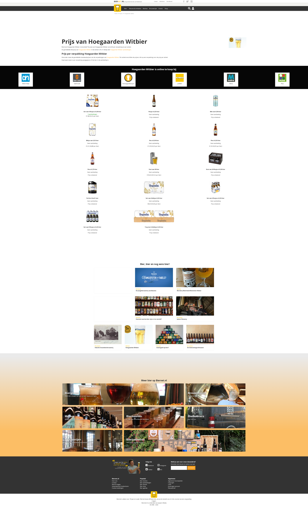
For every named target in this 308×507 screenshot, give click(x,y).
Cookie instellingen (117, 488)
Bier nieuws (143, 484)
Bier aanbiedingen (145, 483)
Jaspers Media (162, 503)
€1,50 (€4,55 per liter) (215, 146)
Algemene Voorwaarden (175, 481)
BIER (116, 1)
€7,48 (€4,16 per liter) (92, 116)
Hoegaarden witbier (129, 13)
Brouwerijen (153, 8)
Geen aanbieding (154, 114)
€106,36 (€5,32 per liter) (154, 175)
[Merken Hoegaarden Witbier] (138, 334)
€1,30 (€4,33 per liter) (154, 146)
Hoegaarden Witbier (85, 50)
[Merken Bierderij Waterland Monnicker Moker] (195, 277)
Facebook (151, 465)
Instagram (163, 465)
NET (119, 1)
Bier (125, 8)
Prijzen (121, 13)
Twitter (150, 470)
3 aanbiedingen (92, 114)
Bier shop (143, 486)
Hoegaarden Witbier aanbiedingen (120, 50)
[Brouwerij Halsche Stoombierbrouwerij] (108, 334)
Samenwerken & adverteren (120, 486)
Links (169, 484)
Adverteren (162, 1)
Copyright (171, 483)
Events (161, 8)
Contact (156, 1)
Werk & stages (116, 484)
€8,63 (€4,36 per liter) (154, 204)
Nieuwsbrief (171, 488)
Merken (145, 8)
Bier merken (143, 481)
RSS (161, 470)
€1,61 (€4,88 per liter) (92, 146)
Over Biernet (169, 1)
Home (116, 13)
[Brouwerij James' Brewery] (195, 306)
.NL (122, 1)
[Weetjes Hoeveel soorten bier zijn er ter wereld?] (154, 306)
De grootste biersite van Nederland (133, 1)
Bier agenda (143, 488)
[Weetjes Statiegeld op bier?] (169, 334)
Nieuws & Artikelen (135, 8)
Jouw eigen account (174, 486)
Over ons (114, 481)
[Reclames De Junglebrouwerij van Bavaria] (154, 277)
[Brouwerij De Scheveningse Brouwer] (200, 334)
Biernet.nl (144, 503)
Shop (166, 8)
